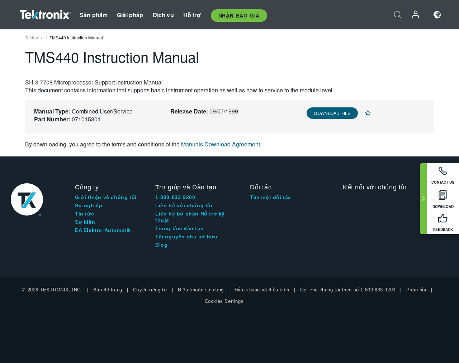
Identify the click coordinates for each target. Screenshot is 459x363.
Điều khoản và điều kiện (262, 289)
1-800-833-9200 (175, 197)
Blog (161, 245)
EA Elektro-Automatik (103, 230)
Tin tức (84, 214)
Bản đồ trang (107, 289)
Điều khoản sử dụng (201, 289)
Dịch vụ (163, 15)
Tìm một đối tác (270, 197)
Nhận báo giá (239, 15)
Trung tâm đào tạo (179, 228)
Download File (332, 113)
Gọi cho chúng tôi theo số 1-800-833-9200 (348, 289)
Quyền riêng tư (150, 289)
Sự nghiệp (88, 205)
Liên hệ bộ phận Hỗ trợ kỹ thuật (190, 217)
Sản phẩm (94, 15)
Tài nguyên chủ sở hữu (186, 236)
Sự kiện (85, 222)
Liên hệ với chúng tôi (184, 205)
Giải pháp (130, 15)
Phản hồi (416, 289)
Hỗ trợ (192, 15)
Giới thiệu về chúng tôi (106, 197)
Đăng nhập (416, 15)
